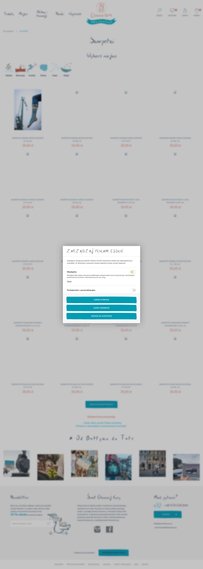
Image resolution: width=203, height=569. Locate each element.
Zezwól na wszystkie (101, 316)
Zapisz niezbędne (101, 308)
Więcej (69, 281)
